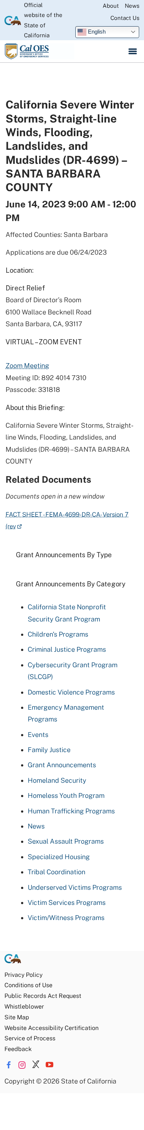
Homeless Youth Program (66, 795)
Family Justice (49, 750)
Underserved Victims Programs (75, 887)
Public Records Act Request (42, 995)
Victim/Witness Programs (66, 917)
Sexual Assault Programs (66, 841)
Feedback (18, 1049)
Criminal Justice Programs (67, 649)
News (132, 6)
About (111, 6)
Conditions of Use (28, 985)
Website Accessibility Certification (51, 1027)
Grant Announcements (62, 765)
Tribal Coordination (56, 872)
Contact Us (125, 18)
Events (38, 734)
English (96, 31)
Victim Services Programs (67, 902)
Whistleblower (24, 1006)
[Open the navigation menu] (133, 51)
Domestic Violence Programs (71, 692)
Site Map (16, 1017)
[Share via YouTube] (49, 1065)
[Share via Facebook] (8, 1065)
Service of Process (29, 1038)
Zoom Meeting (27, 365)
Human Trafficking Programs (71, 811)
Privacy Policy (23, 974)
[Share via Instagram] (22, 1065)
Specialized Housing (59, 857)
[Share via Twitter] (36, 1065)
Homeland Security (57, 780)
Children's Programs (58, 634)
